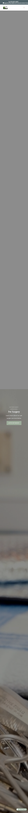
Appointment (14, 423)
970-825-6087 (14, 1)
